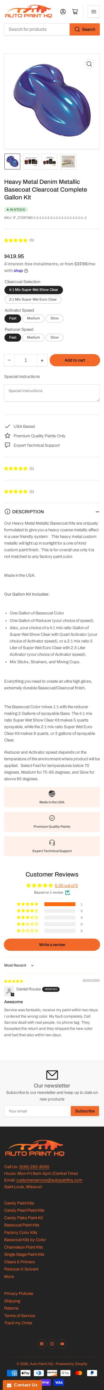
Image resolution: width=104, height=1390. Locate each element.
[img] (14, 981)
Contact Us (24, 1385)
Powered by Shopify (71, 1364)
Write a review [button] (52, 944)
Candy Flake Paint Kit (23, 1218)
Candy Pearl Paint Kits (24, 1210)
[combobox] (52, 29)
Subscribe (85, 1111)
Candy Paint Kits (19, 1203)
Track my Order (18, 1323)
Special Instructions (22, 376)
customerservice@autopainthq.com (49, 1180)
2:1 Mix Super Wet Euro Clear (33, 299)
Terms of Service (19, 1315)
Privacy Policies (18, 1293)
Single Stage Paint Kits (24, 1254)
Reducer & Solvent (21, 1269)
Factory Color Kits (20, 1232)
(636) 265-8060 (34, 1167)
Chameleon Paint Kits (23, 1247)
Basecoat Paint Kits (21, 1225)
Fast (12, 318)
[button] (16, 240)
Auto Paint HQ (41, 1364)
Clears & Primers (19, 1262)
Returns (11, 1308)
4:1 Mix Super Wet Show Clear (33, 290)
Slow (54, 318)
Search (88, 29)
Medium (33, 318)
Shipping (12, 1301)
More (9, 1276)
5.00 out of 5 (66, 885)
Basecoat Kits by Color (25, 1239)
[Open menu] (94, 12)
